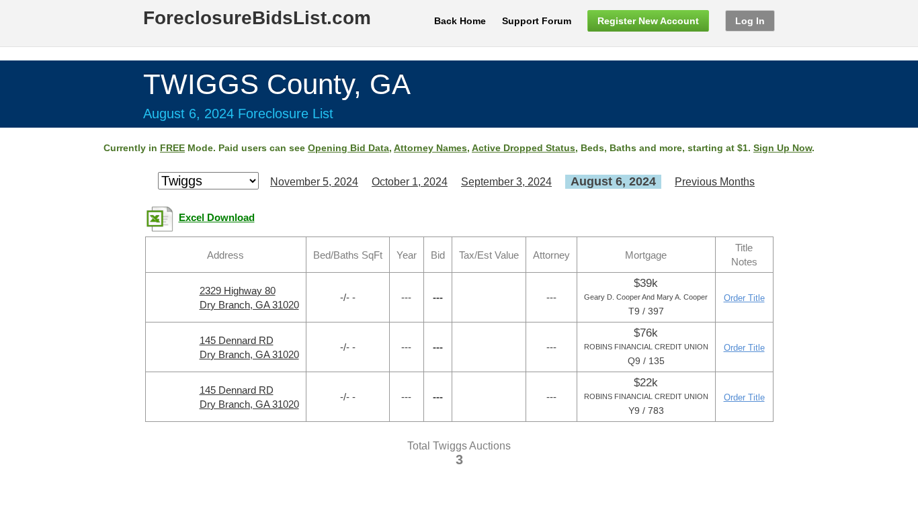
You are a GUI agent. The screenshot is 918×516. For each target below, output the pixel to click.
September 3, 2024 (506, 181)
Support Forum (536, 20)
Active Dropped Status (523, 147)
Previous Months (715, 181)
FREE (172, 147)
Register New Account (648, 20)
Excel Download (217, 217)
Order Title (744, 298)
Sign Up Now (782, 147)
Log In (750, 20)
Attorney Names (430, 147)
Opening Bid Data (348, 147)
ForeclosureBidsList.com (257, 17)
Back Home (460, 20)
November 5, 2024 (314, 181)
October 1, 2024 (410, 181)
